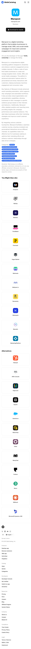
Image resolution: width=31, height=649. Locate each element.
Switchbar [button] (4, 556)
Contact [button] (4, 599)
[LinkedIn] (5, 531)
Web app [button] (4, 553)
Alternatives (6, 351)
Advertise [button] (4, 586)
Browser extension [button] (7, 551)
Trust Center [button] (5, 627)
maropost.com (15, 21)
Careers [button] (4, 617)
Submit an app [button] (6, 584)
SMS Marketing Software (8, 158)
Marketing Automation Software (10, 149)
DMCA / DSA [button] (5, 642)
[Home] (8, 2)
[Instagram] (10, 531)
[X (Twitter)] (2, 531)
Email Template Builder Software (10, 151)
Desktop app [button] (5, 548)
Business (15, 24)
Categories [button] (5, 571)
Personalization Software (8, 153)
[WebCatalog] (3, 527)
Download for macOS (16, 29)
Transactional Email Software (9, 156)
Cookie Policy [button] (5, 632)
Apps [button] (3, 566)
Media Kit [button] (4, 619)
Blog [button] (3, 602)
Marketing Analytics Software (9, 147)
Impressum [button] (5, 645)
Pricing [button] (4, 594)
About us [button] (4, 614)
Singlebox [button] (4, 558)
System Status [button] (6, 607)
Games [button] (4, 568)
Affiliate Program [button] (6, 604)
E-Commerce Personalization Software (11, 160)
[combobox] (9, 534)
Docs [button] (3, 596)
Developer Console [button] (7, 579)
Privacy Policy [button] (6, 629)
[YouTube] (7, 531)
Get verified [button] (5, 581)
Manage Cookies (6, 538)
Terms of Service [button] (6, 640)
